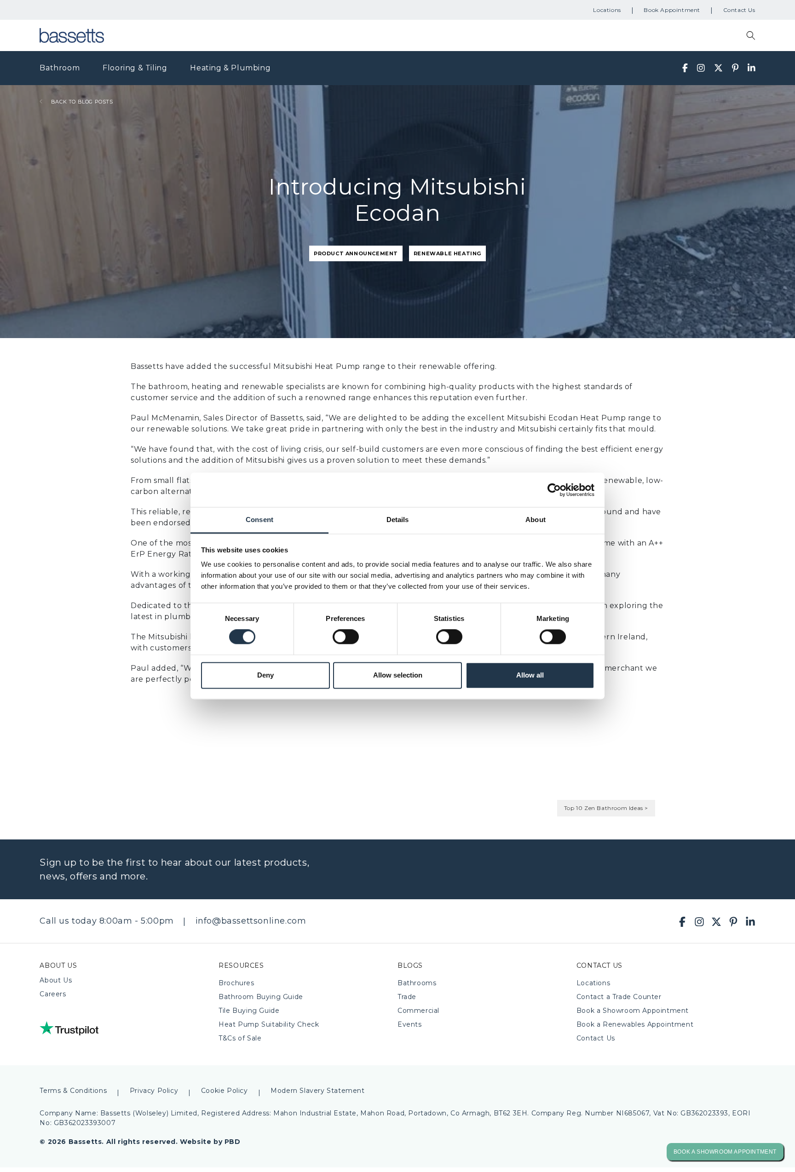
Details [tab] (397, 519)
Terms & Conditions (73, 1090)
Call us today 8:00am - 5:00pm (106, 921)
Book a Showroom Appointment (632, 1010)
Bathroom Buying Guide (261, 997)
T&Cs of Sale (240, 1038)
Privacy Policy (154, 1090)
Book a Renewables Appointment (634, 1024)
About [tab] (535, 519)
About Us (56, 980)
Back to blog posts (81, 101)
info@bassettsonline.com (251, 921)
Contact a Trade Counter (619, 997)
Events (410, 1024)
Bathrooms (417, 983)
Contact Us (739, 9)
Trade (407, 997)
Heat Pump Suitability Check (269, 1024)
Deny (265, 675)
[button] (750, 35)
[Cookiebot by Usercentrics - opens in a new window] (554, 490)
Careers (53, 994)
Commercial (418, 1010)
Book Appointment (672, 9)
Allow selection (397, 675)
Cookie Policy (224, 1090)
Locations (607, 9)
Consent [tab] (259, 519)
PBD (233, 1142)
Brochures (236, 983)
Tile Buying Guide (249, 1010)
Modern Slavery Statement (317, 1090)
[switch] (346, 637)
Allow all (530, 675)
